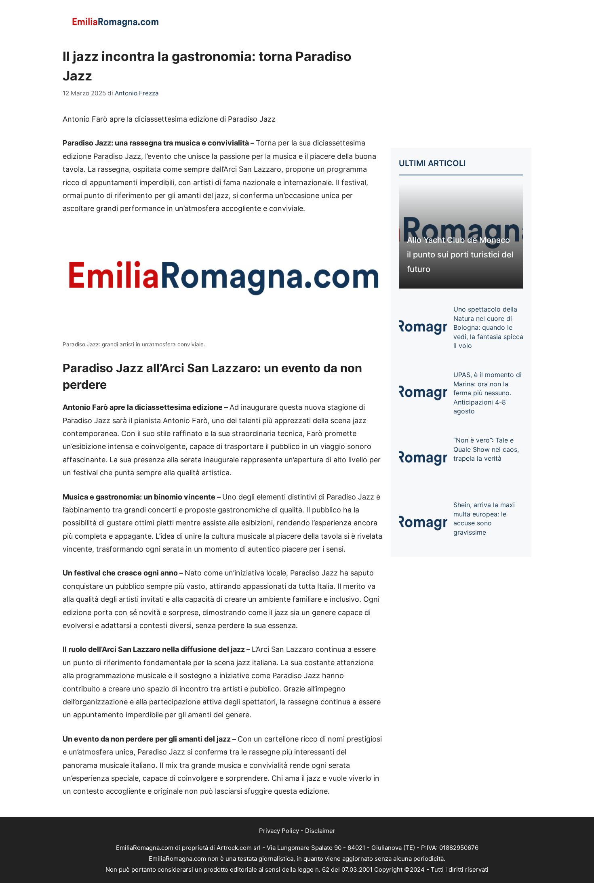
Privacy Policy (279, 831)
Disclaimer (320, 831)
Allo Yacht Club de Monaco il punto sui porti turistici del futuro (460, 254)
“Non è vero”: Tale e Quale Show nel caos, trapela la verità (486, 449)
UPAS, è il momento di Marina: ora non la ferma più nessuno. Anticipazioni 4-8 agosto (487, 393)
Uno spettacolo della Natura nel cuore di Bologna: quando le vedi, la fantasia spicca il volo (488, 327)
